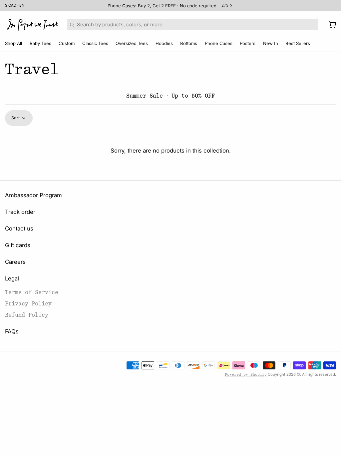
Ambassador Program (33, 195)
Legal (12, 278)
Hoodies (164, 43)
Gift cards (17, 245)
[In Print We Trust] (32, 24)
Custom (67, 43)
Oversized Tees (132, 43)
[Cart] (329, 25)
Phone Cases (218, 43)
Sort (15, 117)
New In (270, 43)
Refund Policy (26, 315)
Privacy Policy (28, 303)
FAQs (12, 331)
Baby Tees (40, 43)
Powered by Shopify (246, 374)
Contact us (19, 228)
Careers (15, 261)
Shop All (13, 43)
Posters (247, 43)
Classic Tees (95, 43)
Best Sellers (297, 43)
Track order (20, 212)
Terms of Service (31, 292)
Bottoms (188, 43)
